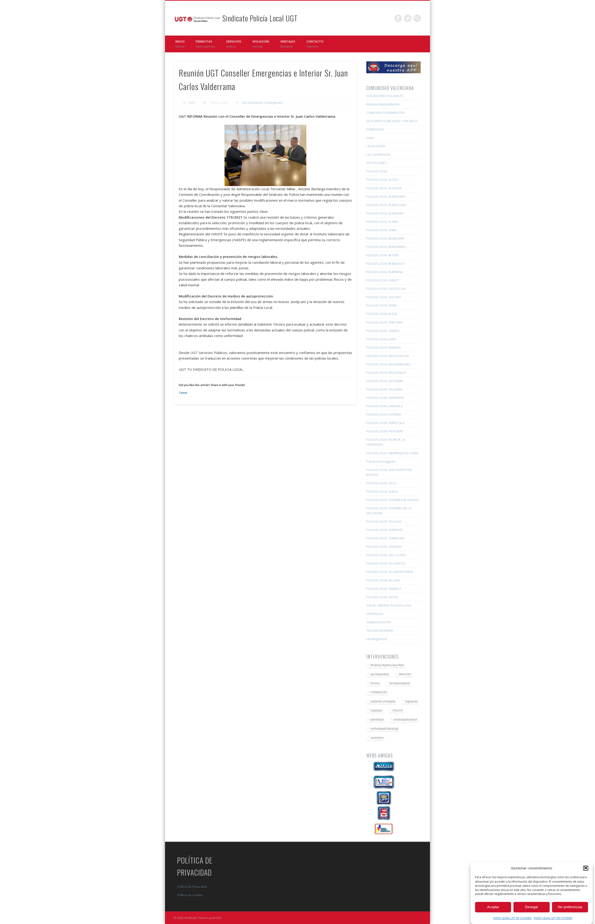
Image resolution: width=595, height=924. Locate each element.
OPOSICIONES (376, 163)
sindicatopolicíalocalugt (384, 729)
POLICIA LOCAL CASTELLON (385, 289)
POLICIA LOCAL (377, 171)
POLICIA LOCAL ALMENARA (385, 213)
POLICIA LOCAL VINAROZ (383, 589)
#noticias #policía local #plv (387, 665)
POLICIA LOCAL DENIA (381, 305)
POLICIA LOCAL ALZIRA (382, 222)
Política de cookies (190, 895)
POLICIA (398, 710)
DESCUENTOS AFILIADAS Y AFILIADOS (392, 121)
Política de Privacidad (192, 886)
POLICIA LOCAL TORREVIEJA (385, 538)
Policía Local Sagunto (381, 461)
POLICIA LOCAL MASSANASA (386, 372)
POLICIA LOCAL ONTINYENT (385, 398)
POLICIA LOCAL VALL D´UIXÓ (386, 555)
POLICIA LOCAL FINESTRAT (384, 322)
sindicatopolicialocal (405, 719)
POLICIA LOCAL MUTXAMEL (385, 381)
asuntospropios (379, 674)
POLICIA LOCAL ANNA (381, 230)
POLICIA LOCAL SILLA (381, 483)
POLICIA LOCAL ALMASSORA (386, 205)
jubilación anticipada (382, 701)
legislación (411, 701)
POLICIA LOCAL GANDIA (382, 331)
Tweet (183, 393)
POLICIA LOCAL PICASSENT (385, 431)
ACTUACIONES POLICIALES (384, 96)
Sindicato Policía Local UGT (260, 18)
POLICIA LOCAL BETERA (382, 255)
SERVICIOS (233, 43)
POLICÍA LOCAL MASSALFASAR (387, 356)
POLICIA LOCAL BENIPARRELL (386, 247)
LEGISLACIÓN (375, 146)
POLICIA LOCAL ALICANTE (384, 188)
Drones (375, 683)
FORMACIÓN (378, 692)
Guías (370, 138)
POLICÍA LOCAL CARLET (382, 280)
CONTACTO (314, 43)
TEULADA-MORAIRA (379, 630)
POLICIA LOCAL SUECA (382, 491)
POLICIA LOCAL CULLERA (383, 297)
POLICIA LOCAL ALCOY (382, 179)
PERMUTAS (205, 43)
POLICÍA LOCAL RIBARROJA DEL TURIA (392, 453)
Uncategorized (273, 103)
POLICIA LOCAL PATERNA (383, 414)
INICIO (180, 43)
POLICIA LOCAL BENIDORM (385, 238)
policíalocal (376, 719)
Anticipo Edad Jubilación (383, 104)
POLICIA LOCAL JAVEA (381, 339)
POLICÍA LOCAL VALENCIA (384, 546)
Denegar (531, 907)
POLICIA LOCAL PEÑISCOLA (385, 423)
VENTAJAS (287, 43)
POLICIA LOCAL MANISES (383, 347)
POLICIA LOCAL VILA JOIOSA (385, 563)
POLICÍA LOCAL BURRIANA (384, 272)
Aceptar (493, 907)
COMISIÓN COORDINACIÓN (385, 112)
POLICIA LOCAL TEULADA (383, 521)
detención (405, 674)
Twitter (407, 18)
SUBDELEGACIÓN (378, 622)
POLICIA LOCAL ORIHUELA (384, 406)
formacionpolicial (400, 683)
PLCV (191, 103)
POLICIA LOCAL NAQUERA (384, 389)
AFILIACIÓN (260, 43)
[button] (585, 868)
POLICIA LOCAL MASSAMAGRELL (389, 364)
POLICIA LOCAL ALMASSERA (385, 196)
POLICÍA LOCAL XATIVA (382, 597)
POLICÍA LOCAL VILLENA (383, 580)
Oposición (376, 710)
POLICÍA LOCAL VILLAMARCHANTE (389, 572)
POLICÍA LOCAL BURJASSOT (385, 263)
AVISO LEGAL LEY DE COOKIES (512, 918)
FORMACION (375, 129)
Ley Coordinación (252, 103)
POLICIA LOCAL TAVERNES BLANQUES (392, 500)
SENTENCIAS (374, 614)
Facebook (398, 18)
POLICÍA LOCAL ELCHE (381, 314)
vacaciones (376, 738)
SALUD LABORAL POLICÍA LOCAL (389, 605)
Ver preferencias (570, 907)
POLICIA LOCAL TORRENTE (384, 530)
